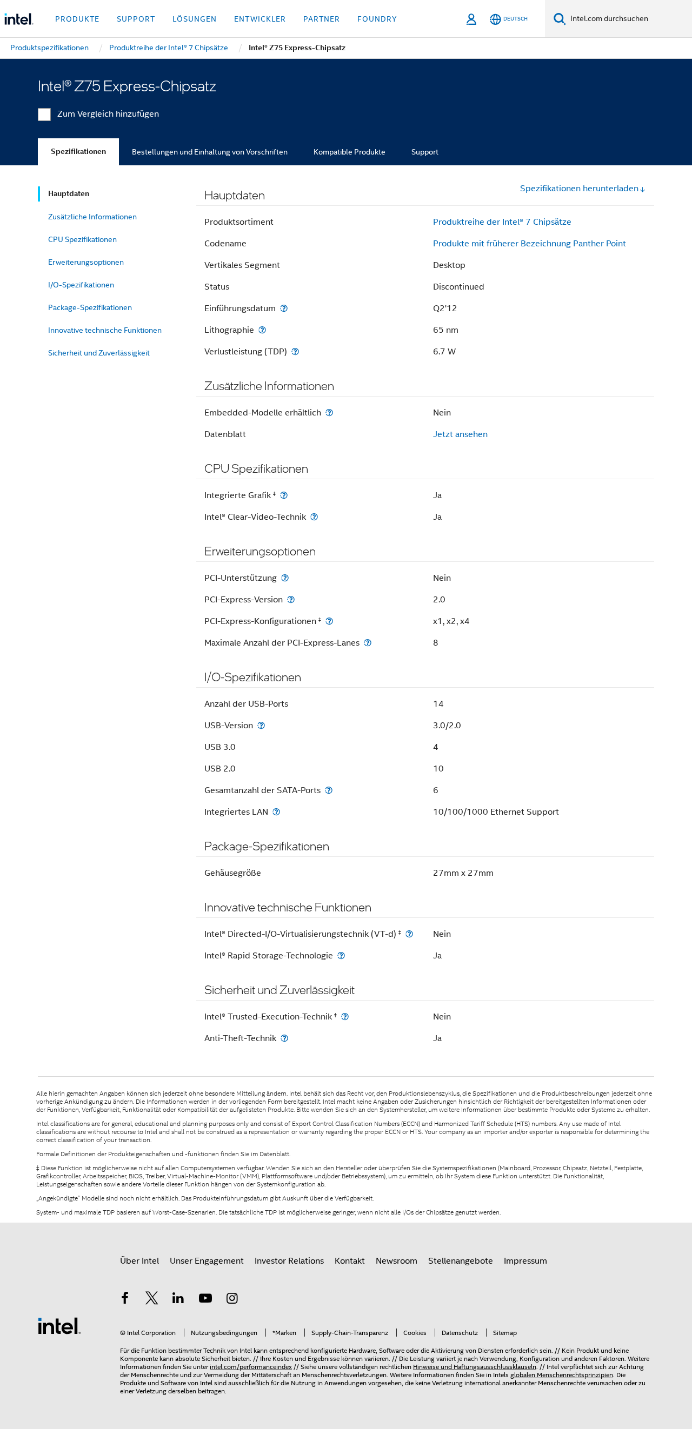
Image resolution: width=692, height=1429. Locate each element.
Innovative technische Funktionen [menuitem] (105, 330)
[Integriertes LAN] (276, 811)
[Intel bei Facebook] (125, 1300)
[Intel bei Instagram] (232, 1300)
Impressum (525, 1261)
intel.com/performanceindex (251, 1367)
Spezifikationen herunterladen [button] (579, 188)
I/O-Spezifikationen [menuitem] (81, 285)
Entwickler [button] (260, 19)
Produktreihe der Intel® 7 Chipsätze (502, 222)
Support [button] (136, 19)
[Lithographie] (262, 329)
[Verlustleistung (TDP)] (295, 351)
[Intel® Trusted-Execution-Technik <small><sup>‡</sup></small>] (345, 1016)
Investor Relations (289, 1261)
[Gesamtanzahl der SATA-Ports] (329, 790)
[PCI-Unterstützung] (285, 577)
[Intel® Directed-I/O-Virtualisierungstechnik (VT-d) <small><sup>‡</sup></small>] (409, 933)
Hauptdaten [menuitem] (68, 194)
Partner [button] (321, 19)
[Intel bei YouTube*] (205, 1300)
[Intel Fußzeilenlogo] (59, 1325)
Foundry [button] (377, 19)
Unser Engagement (207, 1261)
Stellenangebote (460, 1261)
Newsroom (396, 1261)
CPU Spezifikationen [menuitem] (82, 239)
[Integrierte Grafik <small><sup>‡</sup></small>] (284, 495)
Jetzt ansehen (460, 434)
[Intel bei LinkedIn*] (178, 1300)
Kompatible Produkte (349, 152)
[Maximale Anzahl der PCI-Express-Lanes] (368, 642)
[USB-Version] (261, 725)
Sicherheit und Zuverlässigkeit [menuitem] (99, 353)
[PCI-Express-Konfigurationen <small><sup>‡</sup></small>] (329, 621)
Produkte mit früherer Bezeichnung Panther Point (529, 243)
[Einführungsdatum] (284, 308)
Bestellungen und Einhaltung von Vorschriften (210, 152)
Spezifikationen (78, 151)
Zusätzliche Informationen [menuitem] (92, 217)
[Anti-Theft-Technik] (284, 1038)
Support (424, 152)
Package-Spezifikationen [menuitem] (90, 307)
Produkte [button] (77, 19)
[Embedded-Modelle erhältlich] (329, 412)
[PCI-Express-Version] (291, 599)
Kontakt (350, 1261)
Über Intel (139, 1261)
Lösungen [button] (194, 19)
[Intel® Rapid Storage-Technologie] (341, 955)
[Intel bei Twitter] (152, 1300)
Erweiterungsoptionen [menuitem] (86, 262)
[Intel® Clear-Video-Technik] (314, 516)
